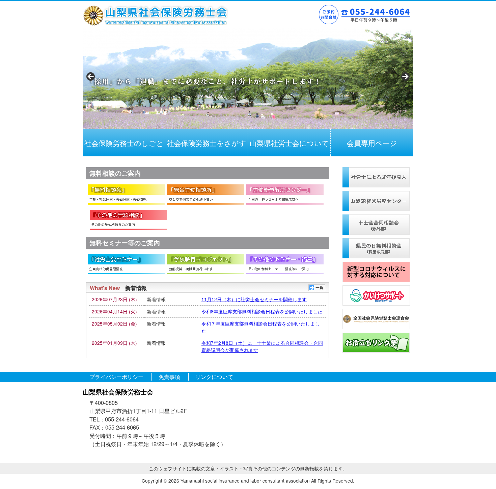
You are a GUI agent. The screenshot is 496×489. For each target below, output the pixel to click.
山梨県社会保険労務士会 (155, 15)
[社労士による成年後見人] (376, 177)
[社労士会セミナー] (126, 264)
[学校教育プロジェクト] (205, 264)
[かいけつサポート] (376, 295)
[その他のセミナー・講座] (285, 264)
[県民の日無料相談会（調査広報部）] (376, 248)
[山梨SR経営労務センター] (376, 201)
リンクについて (214, 377)
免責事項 (169, 377)
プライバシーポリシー (116, 377)
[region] (248, 78)
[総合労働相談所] (205, 194)
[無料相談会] (126, 194)
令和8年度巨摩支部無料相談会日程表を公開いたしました (261, 311)
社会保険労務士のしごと (124, 143)
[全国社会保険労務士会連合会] (376, 319)
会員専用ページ (372, 143)
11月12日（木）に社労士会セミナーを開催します (254, 299)
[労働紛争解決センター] (285, 194)
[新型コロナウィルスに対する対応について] (376, 272)
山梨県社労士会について (289, 143)
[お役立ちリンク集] (376, 343)
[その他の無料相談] (128, 220)
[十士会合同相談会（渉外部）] (376, 224)
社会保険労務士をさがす (206, 143)
